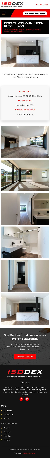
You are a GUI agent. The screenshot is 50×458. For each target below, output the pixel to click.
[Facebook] (21, 399)
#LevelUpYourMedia (29, 453)
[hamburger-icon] (3, 13)
